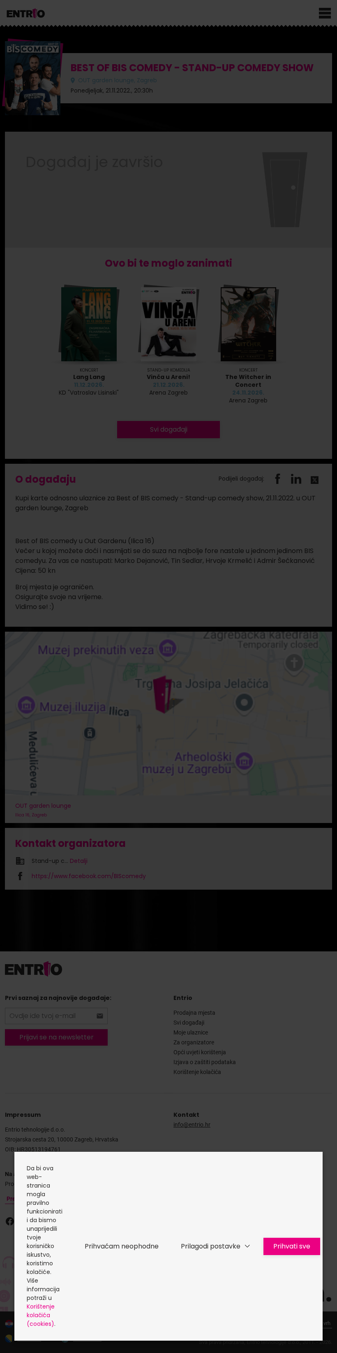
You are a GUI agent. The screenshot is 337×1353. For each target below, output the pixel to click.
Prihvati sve (291, 1246)
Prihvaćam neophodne (122, 1246)
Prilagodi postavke (210, 1246)
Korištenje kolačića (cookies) (41, 1315)
